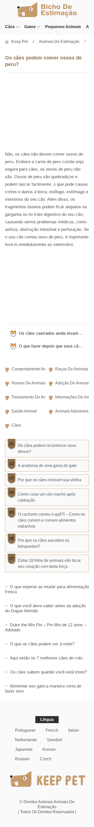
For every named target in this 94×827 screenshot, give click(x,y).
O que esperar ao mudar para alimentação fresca (47, 589)
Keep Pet (19, 41)
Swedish (54, 740)
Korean (49, 749)
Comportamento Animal (32, 369)
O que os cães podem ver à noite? (41, 644)
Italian (73, 730)
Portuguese (25, 730)
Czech (45, 759)
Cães (10, 27)
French (52, 730)
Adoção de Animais (72, 383)
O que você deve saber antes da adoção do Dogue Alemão (45, 608)
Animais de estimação (59, 41)
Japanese (24, 749)
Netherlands (26, 740)
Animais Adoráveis (71, 411)
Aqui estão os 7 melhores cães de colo (45, 658)
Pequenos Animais (63, 27)
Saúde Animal (24, 411)
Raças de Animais (71, 369)
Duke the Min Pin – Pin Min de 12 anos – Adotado (45, 627)
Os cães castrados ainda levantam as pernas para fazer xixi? (54, 333)
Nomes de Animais (29, 383)
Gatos (30, 27)
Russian (22, 759)
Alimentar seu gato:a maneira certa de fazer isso (43, 689)
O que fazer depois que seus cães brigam (54, 346)
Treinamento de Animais (33, 397)
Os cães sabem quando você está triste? (48, 672)
